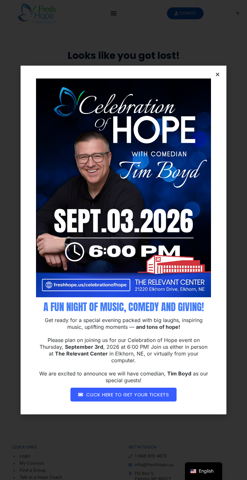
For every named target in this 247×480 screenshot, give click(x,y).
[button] (217, 74)
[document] (123, 240)
